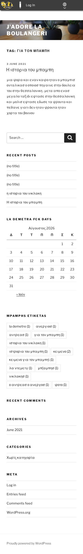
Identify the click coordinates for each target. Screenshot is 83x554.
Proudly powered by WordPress (29, 543)
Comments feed (19, 503)
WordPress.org (18, 512)
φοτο (61, 385)
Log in (11, 485)
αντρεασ (18, 335)
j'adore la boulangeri (27, 30)
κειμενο (62, 351)
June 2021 (14, 430)
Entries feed (16, 494)
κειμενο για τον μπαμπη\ (31, 360)
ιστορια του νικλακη (27, 343)
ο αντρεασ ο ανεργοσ (29, 385)
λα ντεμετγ (20, 368)
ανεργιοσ (46, 326)
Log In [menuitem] (30, 5)
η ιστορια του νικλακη (24, 193)
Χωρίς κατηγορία (21, 458)
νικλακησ (19, 376)
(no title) (13, 166)
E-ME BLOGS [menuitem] (20, 5)
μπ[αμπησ (48, 368)
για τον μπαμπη (49, 335)
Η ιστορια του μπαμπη (30, 69)
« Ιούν (20, 294)
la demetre (19, 326)
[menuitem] (7, 5)
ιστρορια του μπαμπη (28, 351)
